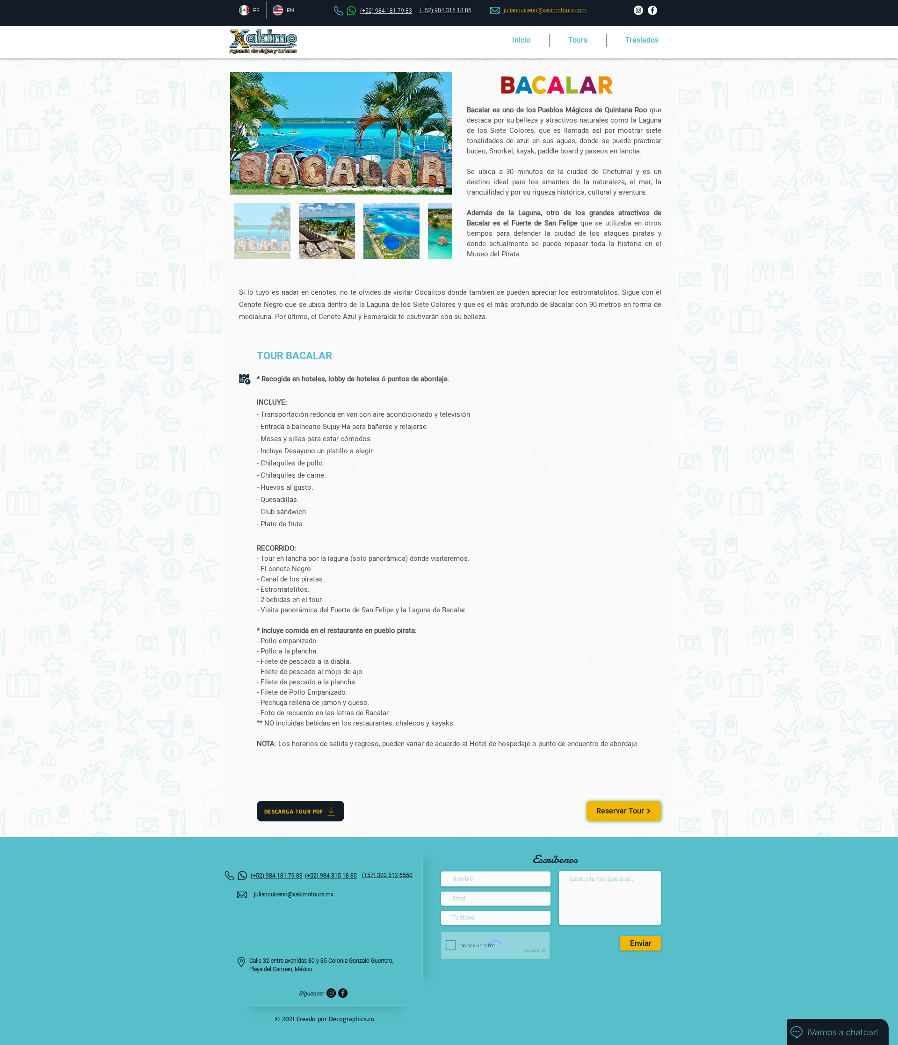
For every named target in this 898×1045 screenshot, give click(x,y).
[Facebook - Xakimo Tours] (652, 10)
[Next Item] (437, 133)
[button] (578, 40)
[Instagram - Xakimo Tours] (638, 10)
